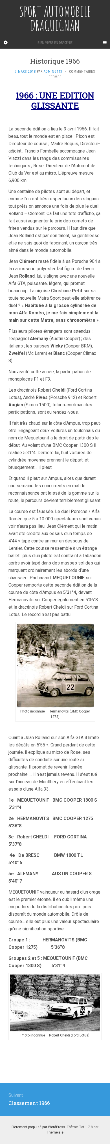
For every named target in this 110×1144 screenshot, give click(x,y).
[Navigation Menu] (104, 42)
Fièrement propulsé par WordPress (38, 1127)
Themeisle (55, 1132)
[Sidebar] (5, 42)
